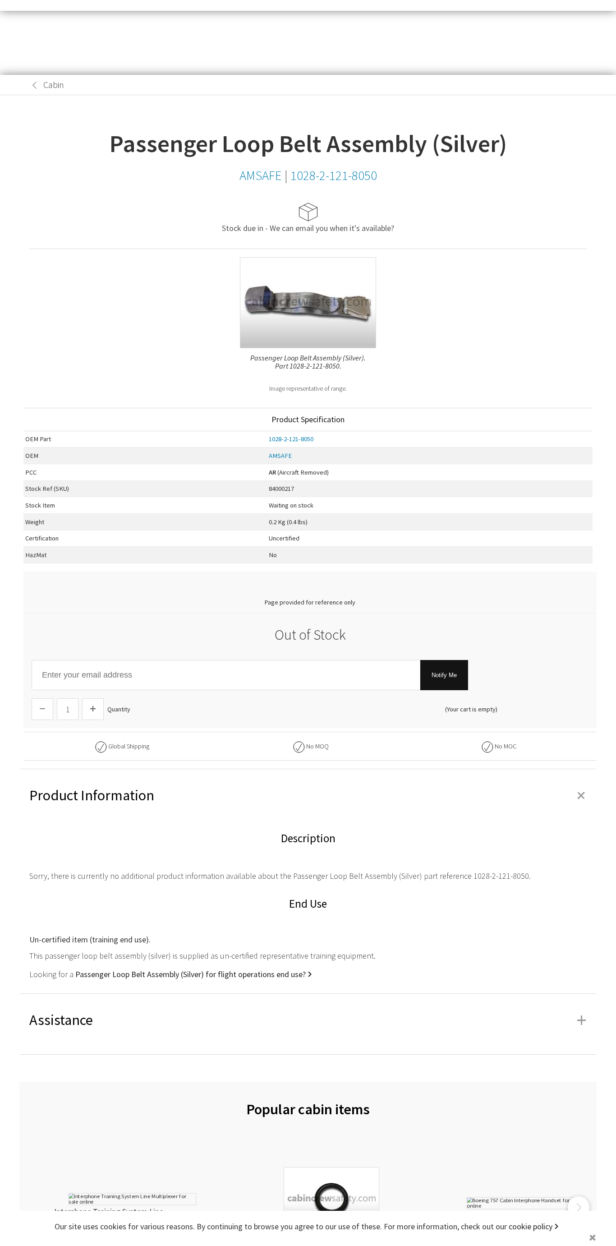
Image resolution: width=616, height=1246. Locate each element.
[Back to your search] (34, 85)
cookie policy (530, 1226)
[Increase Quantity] (93, 709)
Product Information (308, 795)
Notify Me (444, 675)
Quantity (118, 709)
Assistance (308, 1020)
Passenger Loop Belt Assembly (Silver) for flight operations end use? (190, 974)
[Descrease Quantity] (42, 709)
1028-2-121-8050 (291, 439)
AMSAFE (280, 456)
